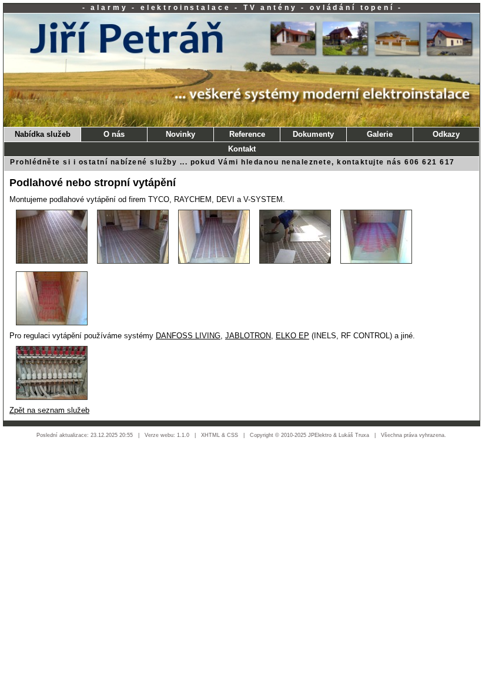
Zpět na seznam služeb (49, 410)
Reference (247, 134)
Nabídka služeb (43, 134)
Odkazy (446, 134)
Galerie (380, 134)
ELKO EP (292, 335)
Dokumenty (313, 134)
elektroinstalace (185, 7)
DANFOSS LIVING (188, 335)
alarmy (109, 7)
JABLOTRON (248, 335)
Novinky (180, 134)
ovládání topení (352, 7)
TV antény (270, 7)
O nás (114, 134)
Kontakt (242, 148)
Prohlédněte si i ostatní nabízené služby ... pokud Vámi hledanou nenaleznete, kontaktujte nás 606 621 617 (232, 162)
